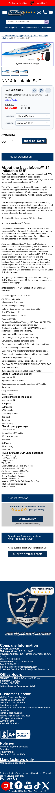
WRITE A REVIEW (27, 519)
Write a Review (11, 100)
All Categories (11, 28)
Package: (9, 116)
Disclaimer (5, 749)
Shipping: (9, 123)
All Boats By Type (15, 35)
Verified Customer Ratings (13, 697)
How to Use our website (12, 700)
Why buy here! (7, 721)
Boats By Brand (31, 35)
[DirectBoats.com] (20, 11)
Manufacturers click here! (12, 763)
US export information (11, 718)
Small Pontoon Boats (29, 28)
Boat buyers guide (9, 705)
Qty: (4, 141)
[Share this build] (48, 90)
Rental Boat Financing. (11, 712)
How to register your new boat (15, 715)
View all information (9, 723)
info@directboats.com (38, 669)
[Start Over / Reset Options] (34, 90)
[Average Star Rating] (29, 12)
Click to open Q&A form (27, 554)
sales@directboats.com (25, 666)
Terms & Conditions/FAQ (12, 702)
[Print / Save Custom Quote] (41, 90)
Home (4, 35)
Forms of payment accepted (14, 746)
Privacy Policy (7, 751)
